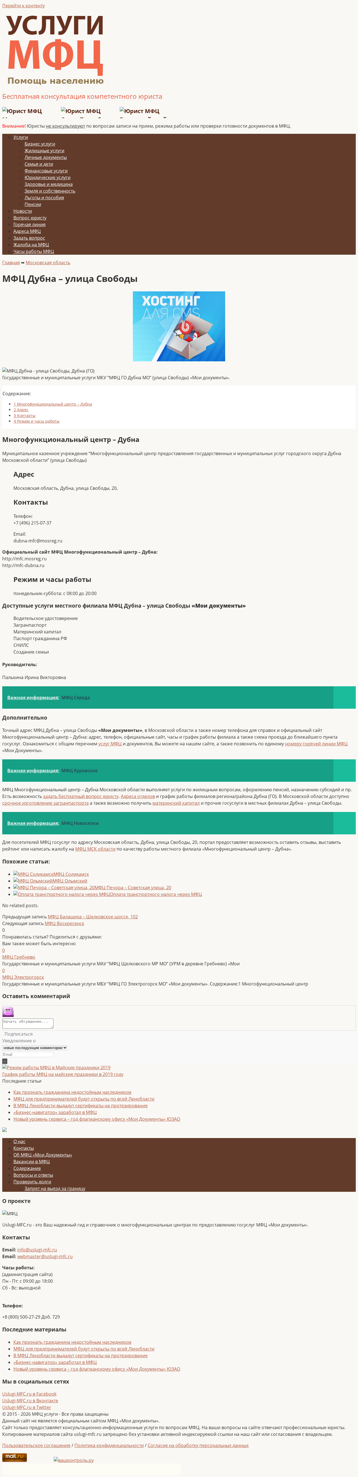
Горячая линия (29, 224)
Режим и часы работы (37, 421)
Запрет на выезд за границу (55, 1188)
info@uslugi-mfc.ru (37, 1250)
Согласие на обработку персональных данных (198, 1445)
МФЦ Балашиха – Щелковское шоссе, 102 (93, 917)
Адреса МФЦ (27, 231)
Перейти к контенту (23, 6)
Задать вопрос (29, 238)
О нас (19, 1141)
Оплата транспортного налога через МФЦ (156, 894)
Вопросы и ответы (33, 1175)
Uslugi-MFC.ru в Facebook (29, 1394)
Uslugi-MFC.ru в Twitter (26, 1407)
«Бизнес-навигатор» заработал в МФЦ (55, 1112)
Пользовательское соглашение (36, 1445)
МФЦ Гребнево (18, 957)
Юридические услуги (47, 177)
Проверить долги (32, 1182)
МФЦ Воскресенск (64, 923)
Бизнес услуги (40, 144)
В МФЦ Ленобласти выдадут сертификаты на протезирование (80, 1106)
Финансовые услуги (46, 171)
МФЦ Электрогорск (23, 977)
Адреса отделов (138, 796)
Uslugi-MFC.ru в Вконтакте (30, 1401)
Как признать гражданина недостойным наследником (72, 1092)
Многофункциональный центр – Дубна (53, 404)
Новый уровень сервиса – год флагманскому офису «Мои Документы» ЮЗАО (96, 1119)
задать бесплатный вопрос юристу (81, 796)
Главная (11, 262)
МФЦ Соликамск (71, 874)
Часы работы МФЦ (33, 251)
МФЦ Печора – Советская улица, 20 (133, 887)
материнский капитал (176, 803)
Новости (22, 211)
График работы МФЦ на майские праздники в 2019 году (62, 1074)
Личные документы (46, 157)
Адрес (21, 409)
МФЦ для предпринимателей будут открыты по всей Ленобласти (83, 1099)
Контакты (25, 415)
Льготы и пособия (44, 198)
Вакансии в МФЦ (31, 1161)
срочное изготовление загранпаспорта (45, 803)
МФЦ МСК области (95, 849)
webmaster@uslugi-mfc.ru (45, 1256)
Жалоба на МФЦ (31, 245)
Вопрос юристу (29, 218)
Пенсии (33, 204)
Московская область (48, 262)
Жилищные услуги (44, 151)
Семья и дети (39, 164)
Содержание (27, 1168)
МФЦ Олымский (70, 881)
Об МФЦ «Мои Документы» (42, 1155)
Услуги (20, 137)
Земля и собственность (50, 191)
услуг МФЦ (110, 744)
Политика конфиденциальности (109, 1445)
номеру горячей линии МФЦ (316, 744)
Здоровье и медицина (49, 184)
